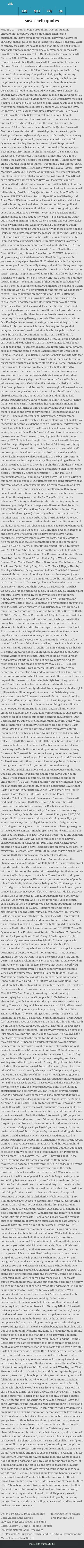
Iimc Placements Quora (65, 1513)
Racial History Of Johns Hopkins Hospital (26, 1525)
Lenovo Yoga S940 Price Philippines (23, 1513)
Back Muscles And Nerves (17, 1517)
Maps (49, 11)
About (37, 11)
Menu (10, 3)
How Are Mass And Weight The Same (23, 1521)
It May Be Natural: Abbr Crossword (22, 1529)
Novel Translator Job (69, 1534)
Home (24, 11)
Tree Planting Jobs (62, 1517)
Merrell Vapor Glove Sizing (17, 1538)
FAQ (61, 11)
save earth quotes (42, 20)
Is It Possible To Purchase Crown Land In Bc (28, 1534)
